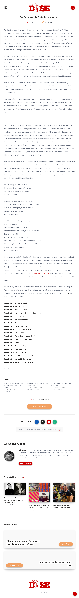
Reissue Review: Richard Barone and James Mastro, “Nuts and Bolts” (13, 500)
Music (35, 399)
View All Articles (25, 463)
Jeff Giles (22, 450)
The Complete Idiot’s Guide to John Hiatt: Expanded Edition (14, 385)
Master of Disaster (41, 273)
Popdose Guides (43, 399)
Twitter (21, 458)
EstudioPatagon (46, 593)
